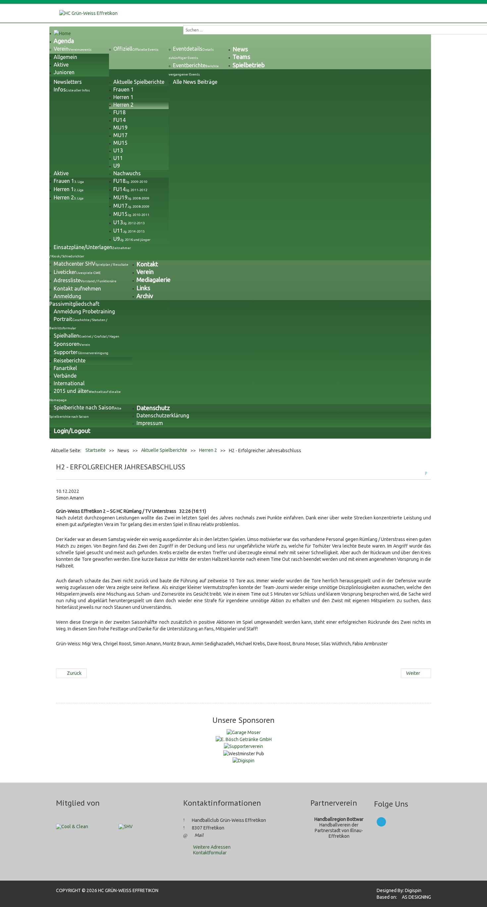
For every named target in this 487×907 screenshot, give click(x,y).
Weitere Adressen (212, 847)
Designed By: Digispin (397, 890)
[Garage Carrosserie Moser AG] (244, 731)
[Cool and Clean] (72, 826)
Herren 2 (208, 450)
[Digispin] (243, 760)
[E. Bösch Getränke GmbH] (244, 739)
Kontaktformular (210, 852)
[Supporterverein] (243, 746)
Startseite (95, 450)
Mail (198, 835)
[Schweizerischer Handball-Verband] (126, 826)
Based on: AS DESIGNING (402, 897)
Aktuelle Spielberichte (164, 450)
